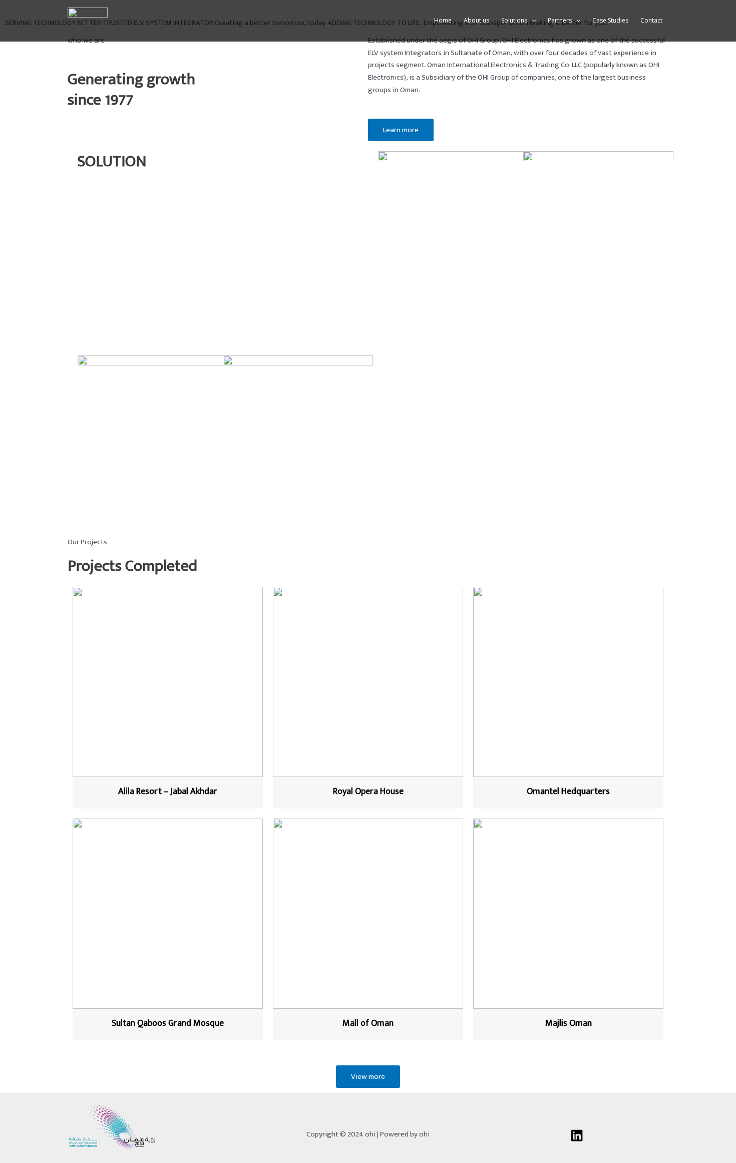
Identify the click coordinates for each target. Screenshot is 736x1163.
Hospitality (95, 521)
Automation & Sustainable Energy (277, 521)
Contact (651, 20)
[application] (531, 21)
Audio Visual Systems (412, 317)
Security (536, 317)
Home (443, 20)
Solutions (514, 20)
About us (476, 20)
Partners (560, 20)
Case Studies (610, 20)
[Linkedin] (576, 1135)
